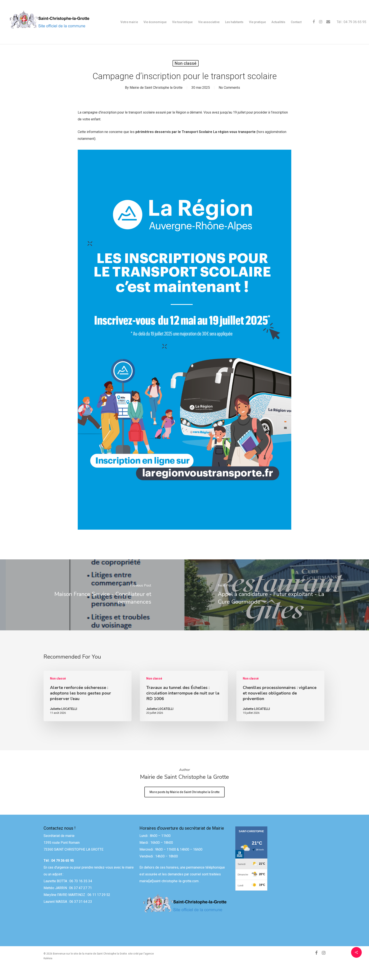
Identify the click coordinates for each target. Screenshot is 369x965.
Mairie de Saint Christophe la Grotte (156, 88)
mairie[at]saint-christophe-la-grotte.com (169, 881)
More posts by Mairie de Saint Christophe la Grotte (184, 792)
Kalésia (48, 958)
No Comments (229, 88)
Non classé (185, 63)
